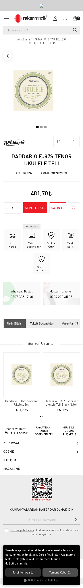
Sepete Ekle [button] (35, 208)
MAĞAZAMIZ (12, 468)
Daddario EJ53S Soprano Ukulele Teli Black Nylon (61, 402)
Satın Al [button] (57, 208)
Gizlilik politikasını (22, 530)
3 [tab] (45, 127)
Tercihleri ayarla (23, 572)
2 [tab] (41, 127)
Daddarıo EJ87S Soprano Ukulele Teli (22, 402)
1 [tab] (37, 127)
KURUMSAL (11, 443)
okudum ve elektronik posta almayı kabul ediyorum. (45, 532)
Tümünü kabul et (60, 572)
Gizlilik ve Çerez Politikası (43, 580)
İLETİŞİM (9, 460)
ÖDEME (8, 451)
